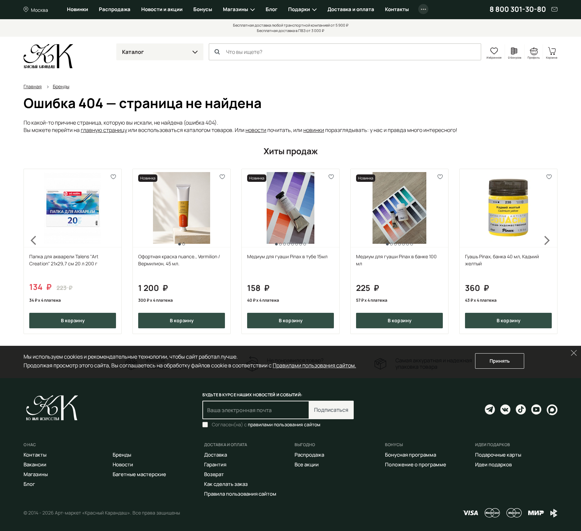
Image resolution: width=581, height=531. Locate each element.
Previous (29, 251)
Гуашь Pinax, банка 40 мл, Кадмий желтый (502, 260)
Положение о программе (415, 464)
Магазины (235, 9)
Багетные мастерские (139, 474)
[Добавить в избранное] (113, 176)
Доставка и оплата (350, 9)
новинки (313, 130)
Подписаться (331, 409)
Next (551, 251)
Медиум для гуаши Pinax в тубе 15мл (287, 256)
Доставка (215, 454)
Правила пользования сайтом (240, 493)
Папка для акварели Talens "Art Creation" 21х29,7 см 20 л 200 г (64, 260)
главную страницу (104, 130)
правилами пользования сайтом (284, 424)
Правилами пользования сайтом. (314, 365)
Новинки (77, 9)
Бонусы (202, 9)
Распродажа (114, 9)
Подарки (299, 9)
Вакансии (35, 464)
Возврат (214, 474)
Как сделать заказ (226, 484)
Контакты (397, 9)
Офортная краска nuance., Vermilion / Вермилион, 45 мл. (179, 260)
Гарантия (215, 464)
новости (255, 130)
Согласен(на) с (266, 424)
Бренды (122, 454)
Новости (123, 464)
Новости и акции (162, 9)
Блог (271, 9)
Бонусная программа (410, 454)
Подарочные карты (498, 454)
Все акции (307, 464)
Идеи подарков (493, 464)
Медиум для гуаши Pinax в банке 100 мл (396, 260)
